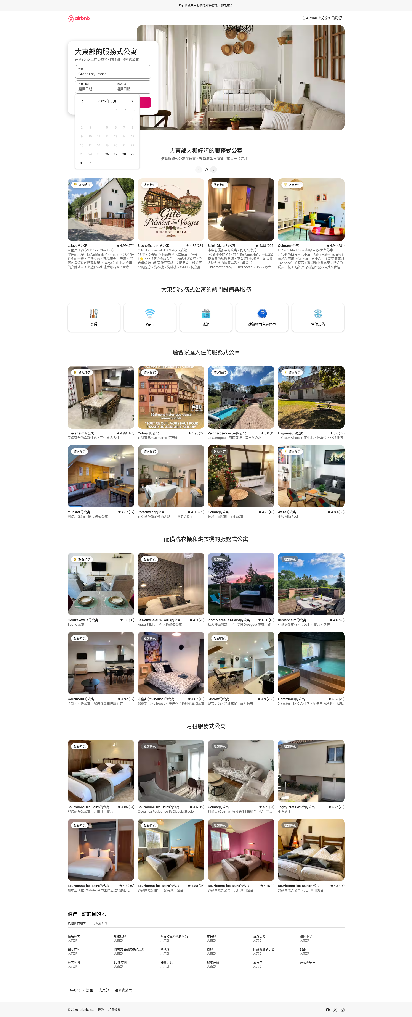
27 (115, 154)
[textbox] (94, 89)
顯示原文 (227, 6)
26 (107, 154)
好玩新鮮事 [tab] (100, 923)
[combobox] (113, 73)
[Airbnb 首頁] (79, 18)
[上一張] (198, 169)
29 (132, 154)
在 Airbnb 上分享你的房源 (322, 18)
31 (90, 163)
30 (82, 163)
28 (124, 154)
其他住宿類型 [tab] (77, 923)
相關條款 (114, 1010)
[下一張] (213, 169)
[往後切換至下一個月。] (132, 101)
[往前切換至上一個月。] (82, 101)
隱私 (101, 1010)
